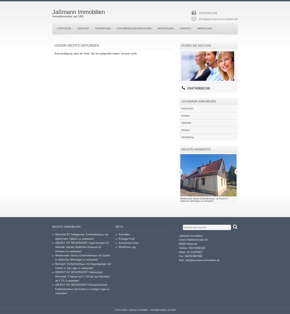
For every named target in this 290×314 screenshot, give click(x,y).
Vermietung (103, 28)
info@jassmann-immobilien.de (218, 19)
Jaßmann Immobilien (78, 12)
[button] (208, 175)
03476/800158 (208, 13)
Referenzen (166, 28)
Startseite (64, 28)
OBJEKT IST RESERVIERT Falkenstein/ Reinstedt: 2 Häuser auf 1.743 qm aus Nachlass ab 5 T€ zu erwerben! (82, 276)
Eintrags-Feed (127, 239)
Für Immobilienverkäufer (134, 28)
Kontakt (185, 28)
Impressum (204, 28)
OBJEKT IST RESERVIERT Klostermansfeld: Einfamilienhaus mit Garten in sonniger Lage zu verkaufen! (82, 289)
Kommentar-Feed (128, 243)
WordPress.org (127, 247)
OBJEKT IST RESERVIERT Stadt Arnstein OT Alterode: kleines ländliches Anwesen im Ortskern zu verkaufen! (82, 247)
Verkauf (83, 28)
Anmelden (124, 234)
